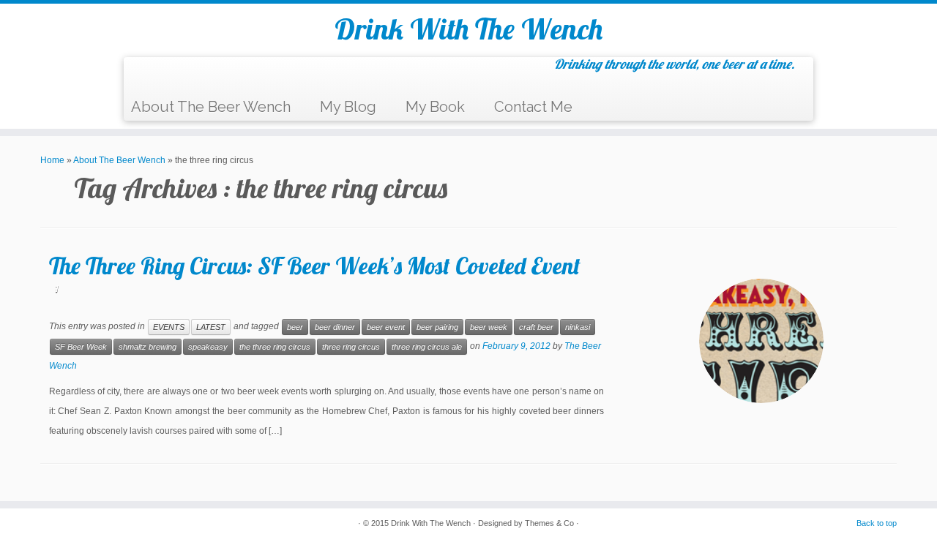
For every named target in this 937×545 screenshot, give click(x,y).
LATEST (210, 327)
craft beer (536, 327)
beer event (386, 327)
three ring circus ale (427, 346)
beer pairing (437, 327)
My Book (435, 107)
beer (295, 327)
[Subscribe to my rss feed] (144, 75)
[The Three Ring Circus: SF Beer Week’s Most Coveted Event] (761, 341)
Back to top (876, 523)
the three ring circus (274, 346)
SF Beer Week (81, 346)
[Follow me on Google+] (199, 75)
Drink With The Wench (468, 28)
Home (52, 160)
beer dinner (335, 327)
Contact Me (533, 107)
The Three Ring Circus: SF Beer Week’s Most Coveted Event (315, 265)
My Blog (348, 107)
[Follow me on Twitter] (162, 75)
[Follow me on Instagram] (217, 75)
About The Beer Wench (211, 107)
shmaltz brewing (147, 346)
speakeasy (208, 346)
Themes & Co (549, 523)
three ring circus (351, 346)
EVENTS (168, 327)
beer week (488, 327)
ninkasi (577, 327)
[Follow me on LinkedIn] (235, 75)
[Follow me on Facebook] (180, 75)
